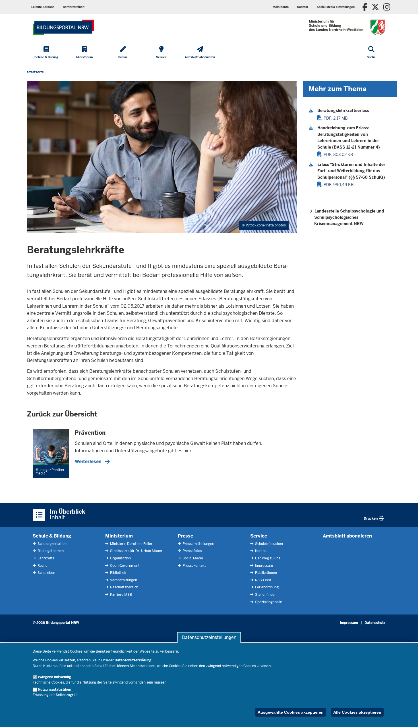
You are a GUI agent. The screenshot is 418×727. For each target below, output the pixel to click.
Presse (185, 536)
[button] (336, 7)
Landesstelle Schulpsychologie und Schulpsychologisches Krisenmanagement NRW (349, 217)
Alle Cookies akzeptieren (357, 712)
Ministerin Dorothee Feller (130, 543)
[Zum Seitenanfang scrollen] (406, 716)
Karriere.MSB (120, 594)
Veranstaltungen (123, 580)
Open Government (124, 565)
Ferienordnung (266, 587)
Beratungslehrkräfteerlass (343, 110)
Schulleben (46, 572)
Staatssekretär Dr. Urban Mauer (135, 551)
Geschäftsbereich (123, 587)
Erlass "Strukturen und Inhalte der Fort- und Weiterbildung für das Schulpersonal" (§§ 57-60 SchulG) (351, 171)
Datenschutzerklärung (133, 660)
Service (258, 536)
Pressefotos (192, 551)
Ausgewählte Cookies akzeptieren (291, 712)
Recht (42, 565)
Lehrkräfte (46, 558)
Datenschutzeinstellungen (209, 637)
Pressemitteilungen (198, 543)
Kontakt (261, 551)
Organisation (120, 558)
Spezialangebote (268, 602)
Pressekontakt (194, 565)
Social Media (192, 558)
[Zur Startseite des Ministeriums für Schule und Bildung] (63, 27)
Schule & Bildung (52, 536)
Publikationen (265, 572)
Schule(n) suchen (268, 543)
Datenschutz (375, 622)
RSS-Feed (262, 580)
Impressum (263, 565)
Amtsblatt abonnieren (347, 536)
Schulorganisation (52, 543)
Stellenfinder (265, 594)
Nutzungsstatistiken (54, 689)
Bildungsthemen (50, 551)
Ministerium (119, 536)
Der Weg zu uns (267, 558)
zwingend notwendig (54, 677)
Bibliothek (117, 572)
